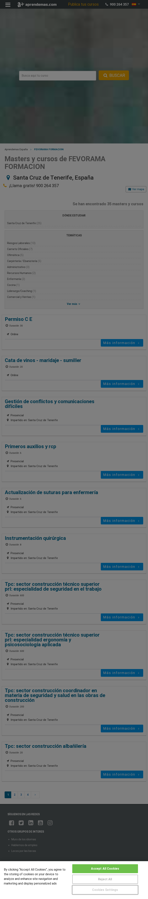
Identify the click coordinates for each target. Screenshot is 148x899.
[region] (74, 880)
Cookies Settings (105, 890)
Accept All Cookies (105, 868)
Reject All (105, 879)
